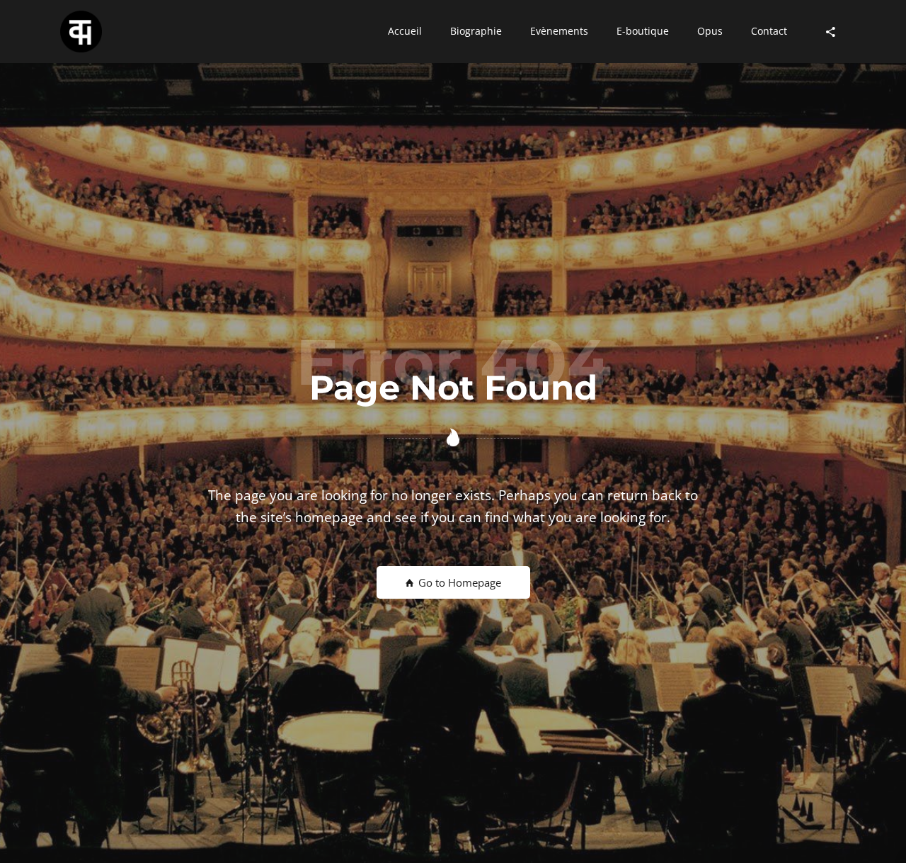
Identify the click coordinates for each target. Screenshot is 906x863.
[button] (405, 32)
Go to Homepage (458, 582)
